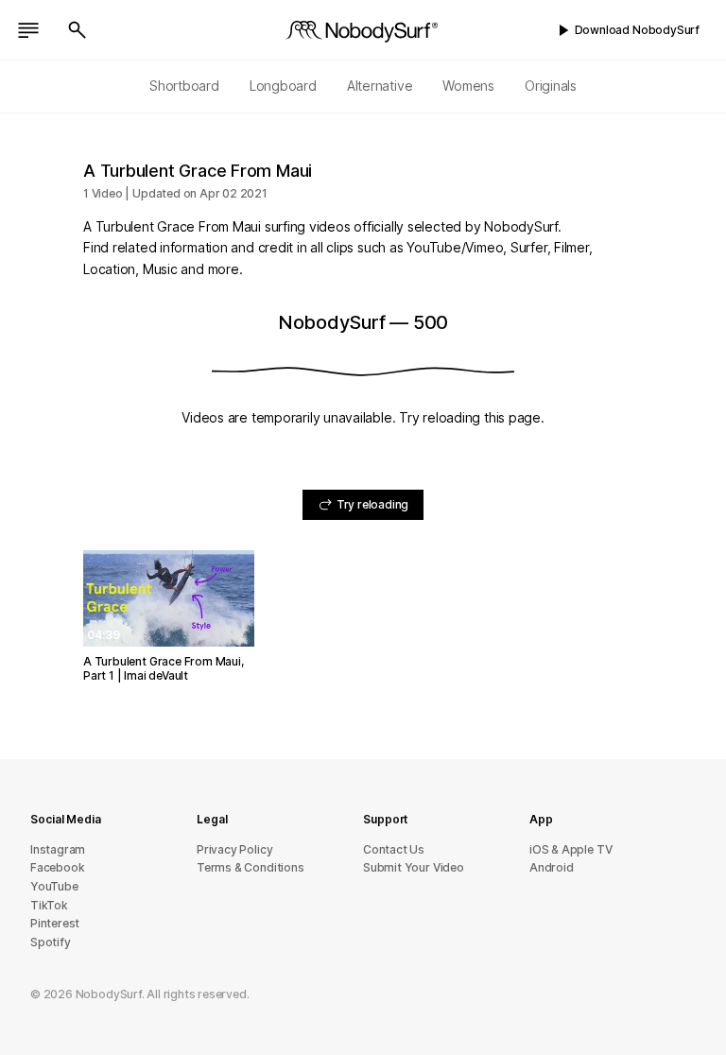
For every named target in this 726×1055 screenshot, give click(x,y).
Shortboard (184, 86)
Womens (468, 86)
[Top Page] (363, 30)
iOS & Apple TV (570, 849)
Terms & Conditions (250, 867)
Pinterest (54, 923)
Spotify (50, 942)
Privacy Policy (234, 849)
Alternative (380, 86)
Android (551, 867)
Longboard (283, 86)
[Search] (77, 30)
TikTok (49, 905)
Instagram (57, 849)
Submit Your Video (413, 867)
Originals (551, 86)
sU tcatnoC (393, 849)
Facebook (57, 867)
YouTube (54, 886)
